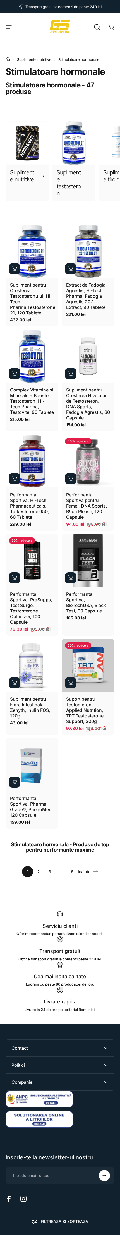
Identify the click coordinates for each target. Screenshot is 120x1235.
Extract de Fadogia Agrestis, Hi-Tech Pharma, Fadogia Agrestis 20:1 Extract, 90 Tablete (85, 296)
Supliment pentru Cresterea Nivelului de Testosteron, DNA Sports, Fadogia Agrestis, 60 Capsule (88, 404)
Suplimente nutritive (34, 59)
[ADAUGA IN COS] (14, 268)
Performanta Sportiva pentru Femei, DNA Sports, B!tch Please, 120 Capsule (86, 506)
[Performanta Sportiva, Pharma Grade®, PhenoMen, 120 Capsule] (32, 764)
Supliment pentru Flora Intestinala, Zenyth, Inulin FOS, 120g (30, 707)
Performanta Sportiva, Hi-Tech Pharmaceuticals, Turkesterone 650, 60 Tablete (29, 506)
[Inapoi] (8, 59)
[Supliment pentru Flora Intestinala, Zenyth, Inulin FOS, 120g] (32, 665)
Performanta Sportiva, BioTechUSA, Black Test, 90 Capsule (86, 602)
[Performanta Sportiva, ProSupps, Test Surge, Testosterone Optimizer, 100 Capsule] (32, 560)
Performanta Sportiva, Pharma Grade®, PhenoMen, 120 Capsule (31, 807)
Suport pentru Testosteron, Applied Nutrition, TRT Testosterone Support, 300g (85, 710)
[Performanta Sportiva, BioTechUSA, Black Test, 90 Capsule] (88, 560)
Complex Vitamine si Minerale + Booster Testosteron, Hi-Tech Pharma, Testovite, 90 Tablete (32, 401)
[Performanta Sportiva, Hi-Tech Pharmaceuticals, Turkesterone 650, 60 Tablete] (32, 461)
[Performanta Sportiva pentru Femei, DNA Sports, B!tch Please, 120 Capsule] (88, 461)
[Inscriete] (104, 1175)
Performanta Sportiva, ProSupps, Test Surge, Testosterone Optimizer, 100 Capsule (31, 608)
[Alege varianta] (70, 682)
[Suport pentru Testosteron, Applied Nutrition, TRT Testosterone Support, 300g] (88, 665)
